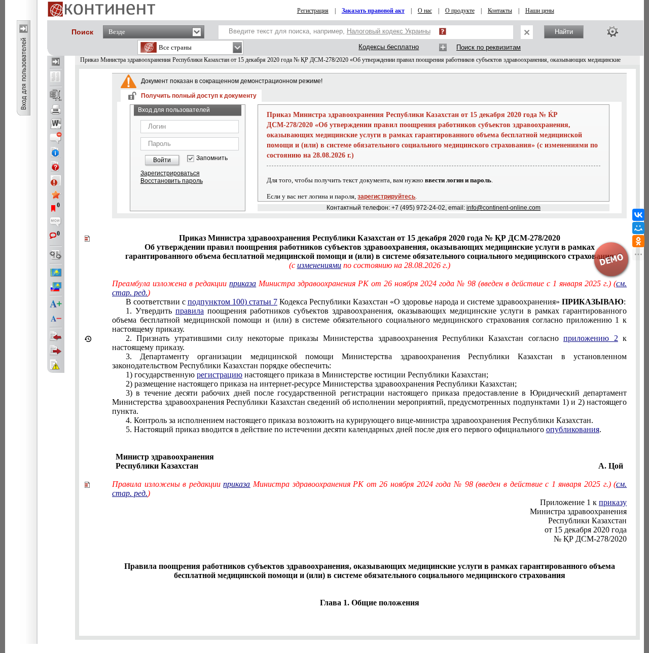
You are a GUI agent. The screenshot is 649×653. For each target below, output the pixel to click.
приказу (613, 502)
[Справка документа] (56, 166)
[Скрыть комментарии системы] (56, 138)
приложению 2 (590, 338)
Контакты (500, 10)
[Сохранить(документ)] (56, 95)
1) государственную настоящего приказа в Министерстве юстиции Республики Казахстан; (307, 374)
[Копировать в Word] (56, 124)
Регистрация (313, 10)
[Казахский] (56, 272)
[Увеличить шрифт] (56, 304)
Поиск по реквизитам (488, 47)
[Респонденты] (56, 350)
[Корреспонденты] (56, 336)
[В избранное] (56, 194)
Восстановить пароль (171, 180)
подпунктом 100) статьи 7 (232, 301)
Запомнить (212, 158)
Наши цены (539, 10)
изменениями (319, 265)
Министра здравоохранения (578, 511)
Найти (564, 31)
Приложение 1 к (583, 502)
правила (189, 310)
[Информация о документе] (56, 152)
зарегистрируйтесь (386, 196)
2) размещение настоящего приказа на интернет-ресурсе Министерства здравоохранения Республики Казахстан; (321, 383)
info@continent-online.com (503, 207)
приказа (242, 283)
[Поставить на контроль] (56, 180)
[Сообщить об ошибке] (56, 365)
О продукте (460, 10)
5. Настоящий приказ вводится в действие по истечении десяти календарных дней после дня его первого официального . (363, 429)
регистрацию (219, 374)
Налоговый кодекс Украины (388, 31)
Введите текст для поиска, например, (329, 31)
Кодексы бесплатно (388, 47)
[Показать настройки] (612, 31)
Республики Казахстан (587, 520)
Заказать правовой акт (373, 10)
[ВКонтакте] (638, 215)
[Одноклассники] (638, 241)
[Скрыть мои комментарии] (56, 223)
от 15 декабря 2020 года (586, 529)
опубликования (572, 429)
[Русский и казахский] (56, 287)
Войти (162, 160)
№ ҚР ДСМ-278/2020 (590, 538)
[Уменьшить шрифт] (56, 319)
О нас (425, 10)
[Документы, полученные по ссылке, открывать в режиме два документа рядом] (56, 77)
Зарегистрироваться (170, 173)
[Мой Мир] (638, 228)
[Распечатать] (56, 109)
